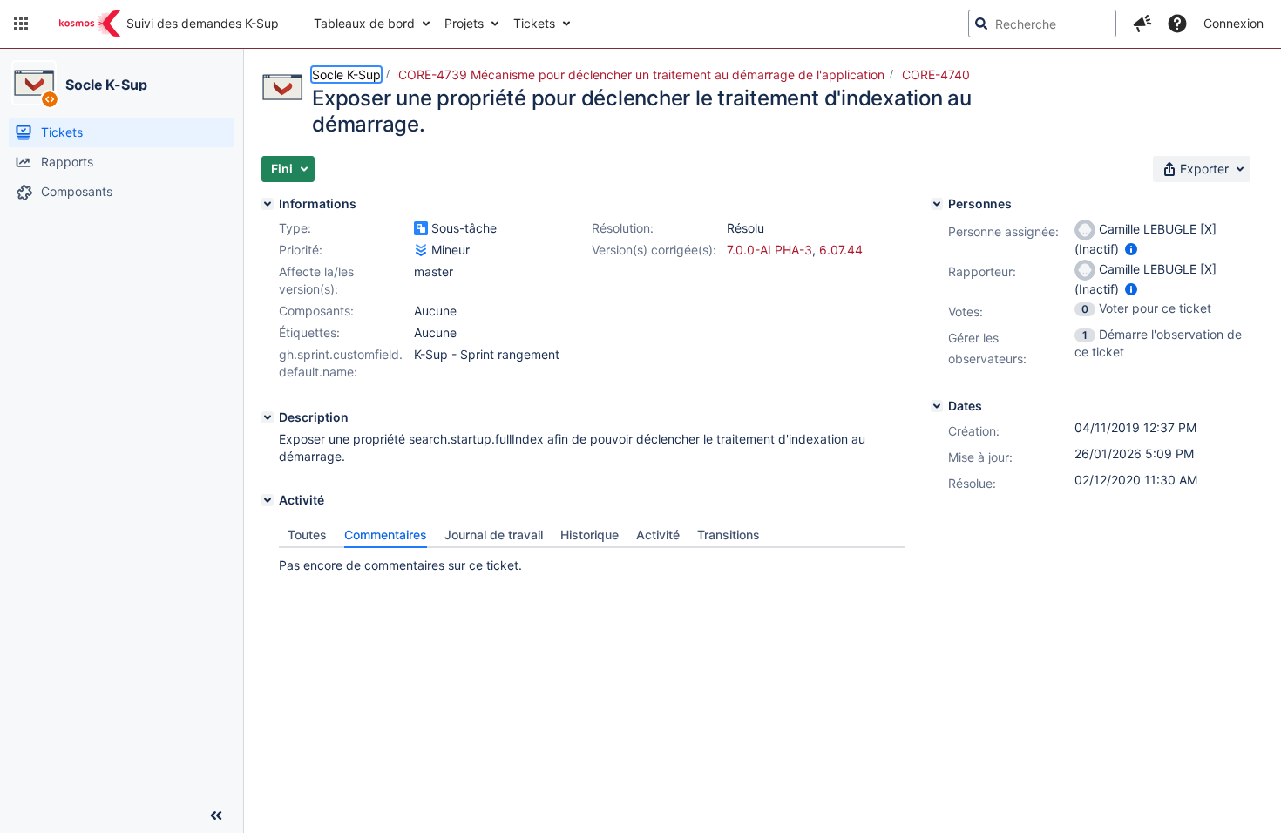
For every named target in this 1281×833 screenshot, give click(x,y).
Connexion (1233, 23)
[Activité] (267, 500)
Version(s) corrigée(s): (654, 249)
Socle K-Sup (106, 84)
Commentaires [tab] (385, 534)
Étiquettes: (309, 332)
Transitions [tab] (728, 534)
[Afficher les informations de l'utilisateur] (1131, 248)
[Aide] (1177, 23)
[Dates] (937, 406)
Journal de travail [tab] (493, 534)
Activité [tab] (658, 534)
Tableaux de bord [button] (364, 23)
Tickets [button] (534, 23)
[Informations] (267, 204)
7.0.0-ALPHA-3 (769, 249)
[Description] (267, 417)
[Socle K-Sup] (34, 83)
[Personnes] (937, 204)
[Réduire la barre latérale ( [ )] (216, 816)
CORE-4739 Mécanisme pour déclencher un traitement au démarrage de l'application (641, 74)
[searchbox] (1042, 23)
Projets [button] (464, 23)
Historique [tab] (589, 534)
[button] (21, 23)
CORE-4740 (936, 74)
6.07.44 (841, 249)
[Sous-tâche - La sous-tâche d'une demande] (421, 228)
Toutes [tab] (307, 534)
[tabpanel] (592, 561)
